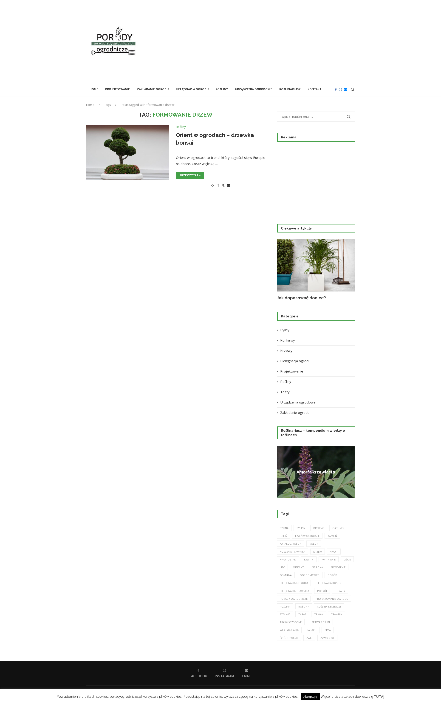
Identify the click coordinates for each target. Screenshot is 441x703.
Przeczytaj (188, 175)
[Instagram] (340, 89)
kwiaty (309, 559)
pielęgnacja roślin (328, 583)
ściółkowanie (289, 638)
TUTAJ (379, 696)
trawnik (336, 614)
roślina (285, 606)
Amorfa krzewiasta (316, 472)
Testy (285, 391)
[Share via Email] (228, 185)
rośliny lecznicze (329, 606)
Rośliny (221, 89)
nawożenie (338, 567)
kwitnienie (329, 559)
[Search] (352, 89)
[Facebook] (336, 89)
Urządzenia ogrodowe (253, 89)
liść (282, 567)
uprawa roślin (320, 622)
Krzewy (286, 350)
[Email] (345, 89)
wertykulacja (289, 630)
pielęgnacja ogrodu (294, 583)
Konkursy (287, 340)
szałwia (285, 614)
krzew (317, 551)
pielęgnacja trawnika (294, 591)
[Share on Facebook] (218, 185)
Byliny (284, 330)
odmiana (286, 575)
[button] (285, 270)
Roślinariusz (290, 89)
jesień (283, 536)
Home (94, 89)
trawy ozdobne (291, 622)
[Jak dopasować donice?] (316, 265)
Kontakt (315, 89)
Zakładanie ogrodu (153, 89)
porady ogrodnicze (294, 598)
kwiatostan (288, 559)
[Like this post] (212, 185)
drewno (318, 528)
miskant (298, 567)
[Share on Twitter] (223, 185)
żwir (309, 638)
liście (347, 559)
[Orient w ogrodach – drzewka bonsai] (127, 152)
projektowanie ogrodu (332, 598)
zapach (312, 630)
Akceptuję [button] (310, 697)
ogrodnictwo (309, 575)
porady (340, 591)
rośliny (303, 606)
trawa (318, 614)
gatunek (338, 528)
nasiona (317, 567)
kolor (313, 543)
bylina (284, 528)
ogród (332, 575)
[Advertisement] (266, 41)
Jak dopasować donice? (301, 297)
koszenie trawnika (292, 551)
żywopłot (327, 638)
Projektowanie (117, 89)
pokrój (322, 591)
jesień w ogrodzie (307, 536)
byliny (301, 528)
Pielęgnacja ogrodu (192, 89)
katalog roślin (290, 543)
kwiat (334, 551)
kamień (332, 536)
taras (302, 614)
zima (328, 630)
